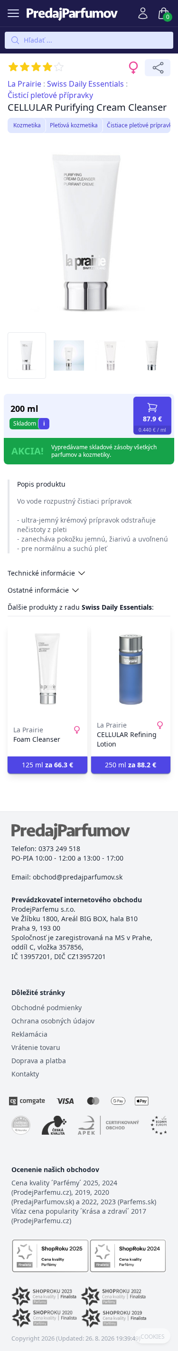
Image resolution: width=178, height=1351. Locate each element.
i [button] (44, 423)
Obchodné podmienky (46, 1007)
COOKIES (153, 1337)
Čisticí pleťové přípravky (50, 95)
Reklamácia (29, 1034)
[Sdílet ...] (158, 67)
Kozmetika (27, 125)
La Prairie (24, 84)
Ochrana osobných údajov (52, 1020)
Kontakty (25, 1073)
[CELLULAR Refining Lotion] (131, 669)
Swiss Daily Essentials (85, 84)
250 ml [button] (130, 764)
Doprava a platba (38, 1060)
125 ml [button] (47, 764)
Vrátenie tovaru (35, 1047)
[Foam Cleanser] (47, 669)
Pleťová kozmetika (74, 125)
